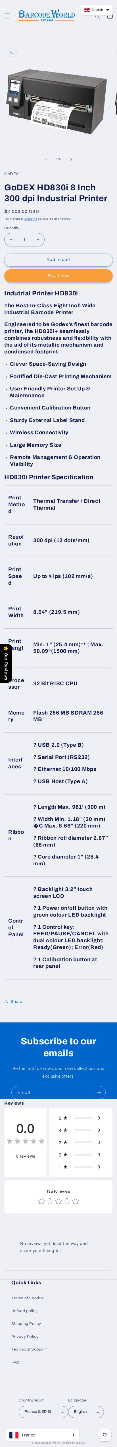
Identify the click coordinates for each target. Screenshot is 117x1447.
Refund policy (24, 1311)
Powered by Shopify (73, 1443)
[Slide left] (46, 159)
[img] (25, 1142)
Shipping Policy (26, 1324)
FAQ (15, 1362)
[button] (7, 16)
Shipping (30, 218)
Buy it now (58, 276)
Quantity (11, 228)
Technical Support (29, 1349)
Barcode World (50, 1443)
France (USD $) (38, 1412)
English (80, 1412)
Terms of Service (27, 1298)
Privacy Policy (25, 1337)
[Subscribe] (99, 1092)
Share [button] (16, 1002)
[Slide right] (71, 159)
